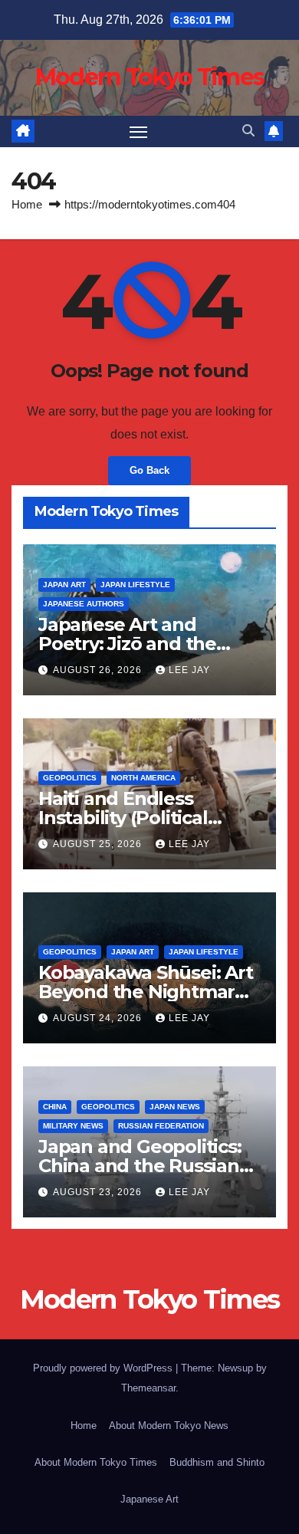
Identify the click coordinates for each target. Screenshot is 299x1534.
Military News (73, 1126)
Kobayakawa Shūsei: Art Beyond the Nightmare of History (145, 991)
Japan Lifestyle (135, 584)
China (55, 1106)
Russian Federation (161, 1126)
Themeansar (148, 1388)
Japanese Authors (83, 603)
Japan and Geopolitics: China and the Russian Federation (140, 1165)
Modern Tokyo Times (149, 77)
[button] (248, 130)
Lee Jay (189, 670)
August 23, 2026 (99, 1192)
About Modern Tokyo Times (95, 1462)
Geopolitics (70, 778)
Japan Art (64, 584)
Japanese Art (149, 1499)
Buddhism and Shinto (216, 1462)
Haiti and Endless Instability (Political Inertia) (123, 817)
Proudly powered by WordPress (104, 1368)
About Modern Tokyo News (168, 1425)
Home (27, 204)
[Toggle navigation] (139, 132)
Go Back (149, 470)
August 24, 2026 (99, 1018)
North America (143, 778)
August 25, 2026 (99, 844)
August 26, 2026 (99, 670)
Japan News (175, 1106)
